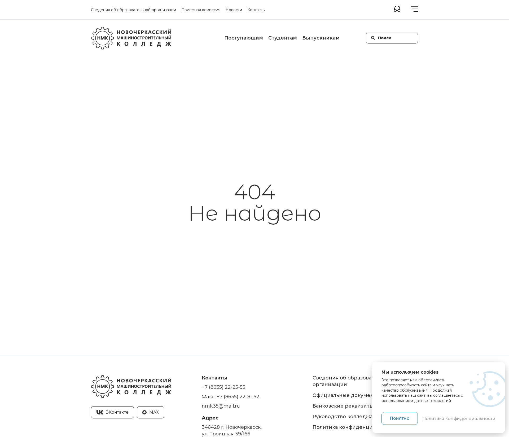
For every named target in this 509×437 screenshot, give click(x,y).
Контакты (256, 9)
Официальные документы (346, 395)
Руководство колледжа (343, 416)
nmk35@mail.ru (221, 406)
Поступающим (243, 38)
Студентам (282, 38)
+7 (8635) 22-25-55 (223, 387)
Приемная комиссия (200, 9)
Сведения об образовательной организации (133, 9)
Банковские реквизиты (343, 406)
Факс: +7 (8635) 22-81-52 (230, 397)
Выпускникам (321, 38)
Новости (234, 9)
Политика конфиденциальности (355, 427)
